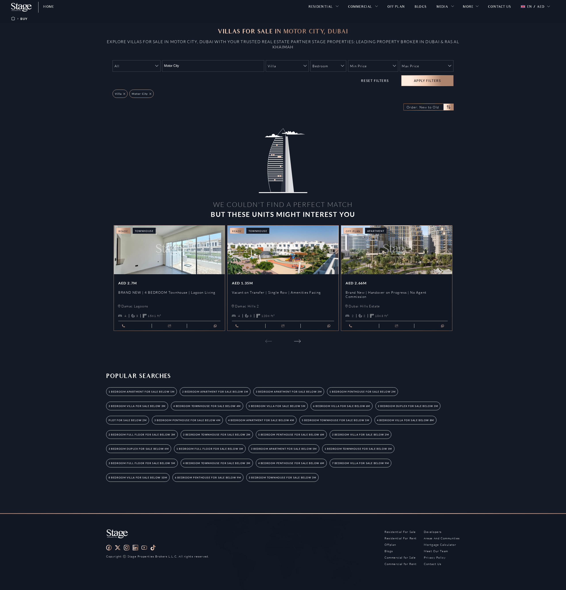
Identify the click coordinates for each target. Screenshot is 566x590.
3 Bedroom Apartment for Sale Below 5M (284, 448)
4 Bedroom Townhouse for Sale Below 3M (216, 463)
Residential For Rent (400, 538)
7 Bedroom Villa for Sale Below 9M (360, 463)
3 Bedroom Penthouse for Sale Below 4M (187, 420)
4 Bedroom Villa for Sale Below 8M (405, 420)
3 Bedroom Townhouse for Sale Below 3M (282, 477)
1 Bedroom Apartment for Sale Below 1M (141, 391)
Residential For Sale (400, 532)
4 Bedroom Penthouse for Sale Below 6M (291, 463)
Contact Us (433, 564)
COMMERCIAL (360, 7)
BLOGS (421, 7)
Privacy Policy (435, 557)
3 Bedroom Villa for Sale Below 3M (137, 406)
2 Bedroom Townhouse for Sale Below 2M (216, 434)
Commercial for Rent (400, 564)
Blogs (388, 551)
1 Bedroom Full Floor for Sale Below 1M (209, 448)
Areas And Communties (442, 538)
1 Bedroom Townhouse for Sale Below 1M (358, 448)
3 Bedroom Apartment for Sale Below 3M (289, 391)
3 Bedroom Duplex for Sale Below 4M (139, 448)
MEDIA (442, 7)
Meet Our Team (436, 551)
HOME (48, 7)
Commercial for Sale (400, 557)
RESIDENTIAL (321, 7)
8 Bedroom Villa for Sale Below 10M (138, 477)
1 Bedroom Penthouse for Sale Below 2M (362, 391)
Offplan (390, 544)
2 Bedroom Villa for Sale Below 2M (360, 434)
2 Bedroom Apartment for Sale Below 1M (215, 391)
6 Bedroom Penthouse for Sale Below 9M (208, 477)
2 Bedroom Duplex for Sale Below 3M (408, 406)
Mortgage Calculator (440, 544)
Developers (433, 532)
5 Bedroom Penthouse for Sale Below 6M (291, 434)
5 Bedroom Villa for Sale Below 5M (277, 406)
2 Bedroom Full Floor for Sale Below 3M (142, 434)
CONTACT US (499, 7)
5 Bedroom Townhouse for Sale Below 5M (335, 420)
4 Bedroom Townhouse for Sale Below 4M (207, 406)
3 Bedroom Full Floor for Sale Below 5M (142, 463)
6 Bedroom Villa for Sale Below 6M (341, 406)
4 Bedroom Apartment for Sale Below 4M (261, 420)
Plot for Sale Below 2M (128, 420)
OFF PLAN (396, 7)
